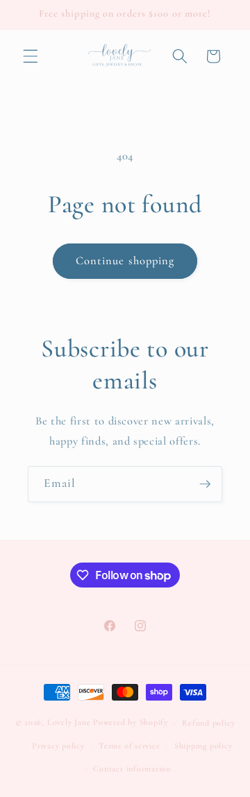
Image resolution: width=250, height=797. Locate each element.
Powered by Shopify (130, 723)
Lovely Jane (68, 723)
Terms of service (129, 746)
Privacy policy (58, 746)
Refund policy (208, 723)
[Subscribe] (205, 484)
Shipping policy (203, 746)
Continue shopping (125, 261)
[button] (30, 56)
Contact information (132, 768)
